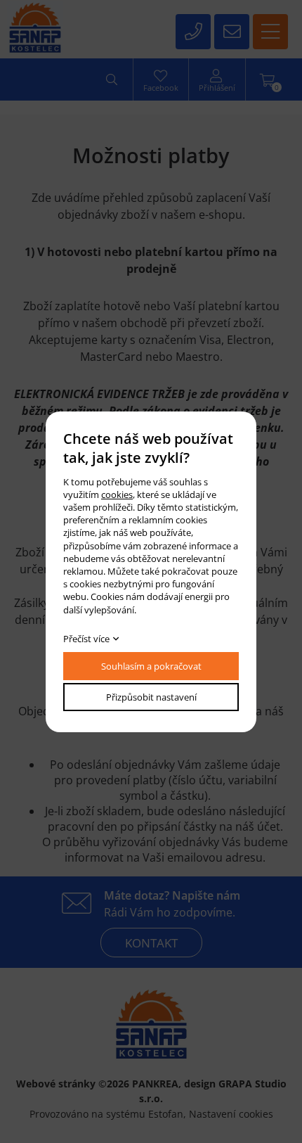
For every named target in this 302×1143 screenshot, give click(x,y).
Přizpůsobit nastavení (151, 697)
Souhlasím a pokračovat (151, 666)
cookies (117, 494)
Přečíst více (86, 638)
